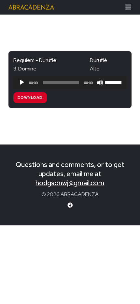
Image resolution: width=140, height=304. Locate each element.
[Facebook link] (70, 205)
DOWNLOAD (30, 97)
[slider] (114, 82)
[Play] (22, 82)
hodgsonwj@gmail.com (69, 183)
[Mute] (100, 82)
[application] (70, 82)
